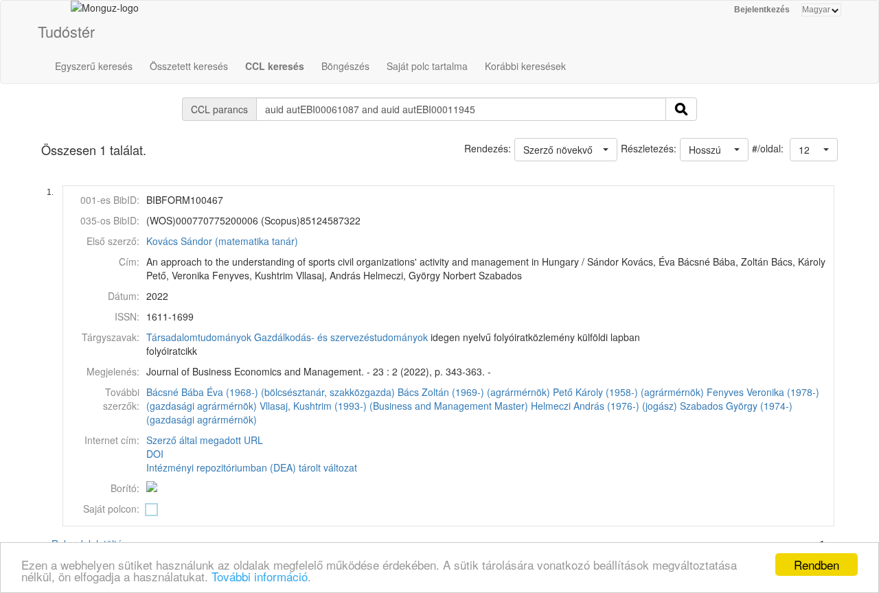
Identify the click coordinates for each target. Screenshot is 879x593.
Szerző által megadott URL (204, 440)
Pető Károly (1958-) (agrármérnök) (628, 392)
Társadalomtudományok (198, 337)
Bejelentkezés (762, 9)
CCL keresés (274, 66)
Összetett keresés (189, 66)
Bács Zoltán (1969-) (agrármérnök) (474, 392)
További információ (260, 576)
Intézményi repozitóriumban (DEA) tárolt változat (251, 467)
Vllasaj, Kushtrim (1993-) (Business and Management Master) (394, 405)
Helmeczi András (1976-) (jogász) (604, 405)
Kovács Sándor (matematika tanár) (222, 241)
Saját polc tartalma (427, 66)
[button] (814, 149)
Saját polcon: (111, 508)
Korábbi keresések (525, 66)
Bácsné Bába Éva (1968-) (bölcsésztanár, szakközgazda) (270, 392)
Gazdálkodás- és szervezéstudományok (341, 337)
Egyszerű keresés (94, 66)
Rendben (816, 564)
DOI (154, 454)
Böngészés (345, 66)
